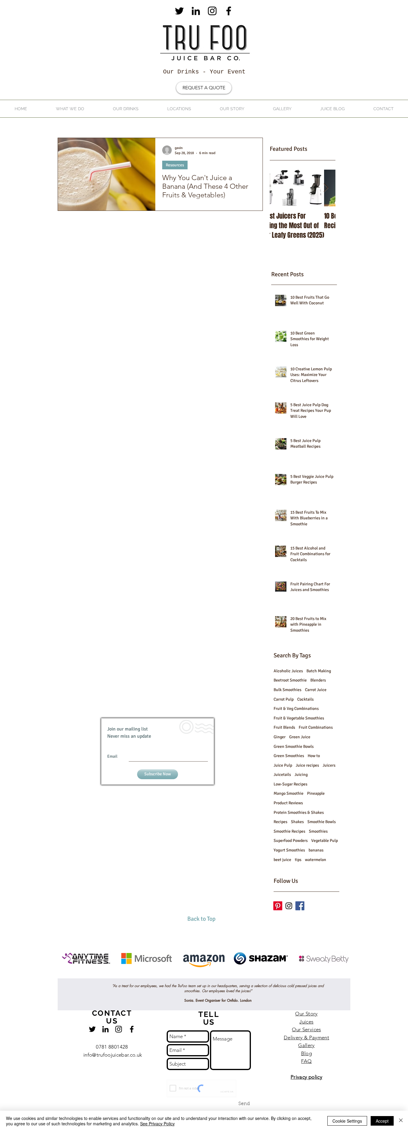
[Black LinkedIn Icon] (196, 11)
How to (314, 755)
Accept (382, 1121)
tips (298, 859)
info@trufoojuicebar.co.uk (112, 1055)
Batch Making (318, 670)
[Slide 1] (199, 963)
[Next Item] (326, 188)
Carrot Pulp (284, 699)
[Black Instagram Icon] (212, 11)
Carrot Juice (315, 689)
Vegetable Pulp (324, 840)
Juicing (301, 774)
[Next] (374, 959)
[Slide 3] (209, 963)
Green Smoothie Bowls (294, 746)
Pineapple (316, 793)
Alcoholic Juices (288, 670)
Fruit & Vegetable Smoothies (299, 718)
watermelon (315, 859)
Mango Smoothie (288, 793)
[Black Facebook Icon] (228, 11)
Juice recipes (307, 765)
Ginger (280, 736)
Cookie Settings (347, 1121)
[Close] (400, 1120)
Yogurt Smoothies (289, 850)
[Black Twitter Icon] (179, 11)
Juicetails (282, 774)
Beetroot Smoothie (290, 680)
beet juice (282, 859)
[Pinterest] (277, 905)
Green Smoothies (289, 755)
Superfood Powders (291, 840)
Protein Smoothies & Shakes (299, 812)
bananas (316, 850)
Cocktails (305, 699)
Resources (175, 165)
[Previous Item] (279, 188)
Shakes (297, 821)
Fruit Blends (284, 727)
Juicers (329, 765)
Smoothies (318, 831)
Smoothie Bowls (321, 821)
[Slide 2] (204, 963)
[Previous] (33, 959)
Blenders (318, 680)
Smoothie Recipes (289, 831)
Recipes (280, 821)
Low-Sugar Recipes (290, 784)
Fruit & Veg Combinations (296, 708)
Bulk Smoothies (287, 689)
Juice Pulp (283, 765)
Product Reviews (288, 802)
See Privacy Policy (157, 1124)
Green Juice (299, 736)
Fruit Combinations (316, 727)
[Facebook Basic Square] (299, 905)
